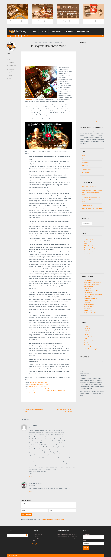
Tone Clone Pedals (89, 266)
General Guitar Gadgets (90, 248)
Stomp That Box (88, 264)
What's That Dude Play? (90, 349)
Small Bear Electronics (90, 262)
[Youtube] (27, 36)
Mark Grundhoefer (89, 304)
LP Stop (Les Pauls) (89, 338)
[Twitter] (24, 36)
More (23, 21)
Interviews (11, 65)
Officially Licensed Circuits (91, 256)
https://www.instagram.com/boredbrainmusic (42, 388)
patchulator (11, 74)
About (34, 31)
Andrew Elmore (88, 280)
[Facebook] (12, 36)
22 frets (86, 326)
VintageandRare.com (89, 347)
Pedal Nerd (87, 342)
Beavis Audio (87, 237)
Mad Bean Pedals (88, 252)
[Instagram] (18, 36)
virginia (10, 75)
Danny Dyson (87, 288)
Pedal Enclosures (88, 258)
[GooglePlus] (15, 36)
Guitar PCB (87, 250)
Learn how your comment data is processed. (52, 519)
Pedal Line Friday (83, 31)
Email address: (86, 534)
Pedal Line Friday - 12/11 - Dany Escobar (64, 410)
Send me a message (69, 538)
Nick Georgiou (87, 308)
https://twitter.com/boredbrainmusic (38, 386)
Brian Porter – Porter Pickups (91, 284)
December (45, 42)
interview (14, 71)
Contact (43, 31)
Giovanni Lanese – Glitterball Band (93, 294)
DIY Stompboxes (88, 243)
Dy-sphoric (87, 328)
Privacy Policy (85, 172)
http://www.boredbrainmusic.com (38, 382)
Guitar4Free (87, 332)
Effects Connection (89, 245)
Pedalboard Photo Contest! (89, 186)
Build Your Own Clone (89, 239)
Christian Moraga (88, 286)
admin (8, 53)
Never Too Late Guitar (90, 340)
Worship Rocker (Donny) (90, 312)
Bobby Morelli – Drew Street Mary (92, 282)
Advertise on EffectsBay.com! (92, 121)
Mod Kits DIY (87, 254)
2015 (40, 42)
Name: (84, 540)
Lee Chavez (87, 302)
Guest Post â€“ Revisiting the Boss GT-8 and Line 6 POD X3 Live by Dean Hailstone (92, 199)
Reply (30, 476)
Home (35, 42)
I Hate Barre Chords (89, 296)
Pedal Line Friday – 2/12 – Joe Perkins (92, 208)
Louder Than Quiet (89, 336)
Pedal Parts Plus (88, 260)
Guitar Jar (86, 330)
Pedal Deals (69, 31)
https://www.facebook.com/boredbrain (40, 384)
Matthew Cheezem (89, 306)
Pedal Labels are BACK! (88, 205)
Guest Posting (56, 31)
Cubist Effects (87, 241)
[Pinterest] (21, 36)
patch (10, 72)
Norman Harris (88, 310)
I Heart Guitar (87, 334)
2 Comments (11, 62)
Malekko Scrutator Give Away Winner (34, 410)
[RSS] (10, 36)
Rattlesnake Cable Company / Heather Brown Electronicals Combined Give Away (92, 192)
